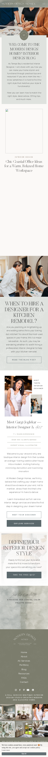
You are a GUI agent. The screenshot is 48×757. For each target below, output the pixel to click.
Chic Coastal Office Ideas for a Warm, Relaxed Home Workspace (24, 166)
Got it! (24, 754)
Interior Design (24, 157)
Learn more (6, 750)
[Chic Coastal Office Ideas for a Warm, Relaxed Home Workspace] (24, 131)
